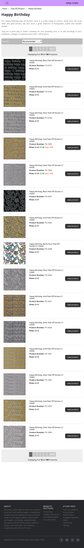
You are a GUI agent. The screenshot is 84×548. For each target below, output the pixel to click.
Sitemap (66, 525)
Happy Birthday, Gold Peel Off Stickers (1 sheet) (46, 87)
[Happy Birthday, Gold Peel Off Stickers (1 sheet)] (14, 96)
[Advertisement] (42, 482)
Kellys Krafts (72, 3)
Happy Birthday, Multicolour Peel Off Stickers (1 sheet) (44, 245)
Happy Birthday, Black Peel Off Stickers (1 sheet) (46, 61)
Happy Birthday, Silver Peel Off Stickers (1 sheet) (46, 114)
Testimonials (67, 523)
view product (72, 69)
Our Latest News (49, 520)
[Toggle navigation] (7, 3)
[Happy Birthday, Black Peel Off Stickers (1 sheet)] (14, 69)
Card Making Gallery (51, 517)
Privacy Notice (68, 512)
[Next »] (52, 49)
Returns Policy (68, 515)
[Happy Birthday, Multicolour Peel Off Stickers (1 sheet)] (14, 253)
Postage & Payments (71, 517)
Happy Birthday (35, 8)
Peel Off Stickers (18, 8)
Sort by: (6, 41)
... (46, 49)
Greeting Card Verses (51, 514)
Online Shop (48, 512)
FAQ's (65, 520)
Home (4, 8)
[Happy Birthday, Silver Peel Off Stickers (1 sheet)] (14, 122)
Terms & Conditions (70, 510)
